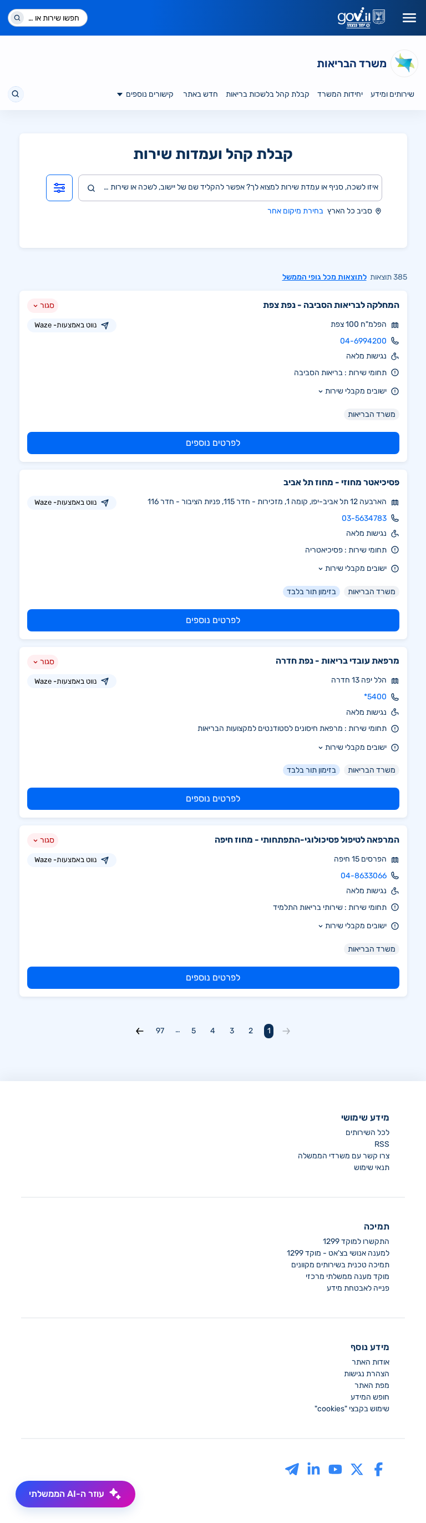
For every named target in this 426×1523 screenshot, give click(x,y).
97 (160, 1031)
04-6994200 (363, 341)
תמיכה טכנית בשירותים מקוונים (340, 1265)
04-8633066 (364, 875)
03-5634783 (364, 518)
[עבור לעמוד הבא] (140, 1031)
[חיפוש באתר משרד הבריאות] (16, 94)
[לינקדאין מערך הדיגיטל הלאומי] (314, 1469)
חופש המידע (370, 1397)
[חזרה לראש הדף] (396, 1493)
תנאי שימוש (371, 1167)
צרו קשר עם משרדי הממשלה (343, 1156)
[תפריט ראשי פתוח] (409, 18)
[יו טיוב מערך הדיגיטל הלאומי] (335, 1469)
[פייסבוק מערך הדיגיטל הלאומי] (379, 1469)
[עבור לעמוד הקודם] (286, 1031)
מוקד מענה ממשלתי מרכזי (347, 1276)
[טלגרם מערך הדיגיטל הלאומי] (292, 1469)
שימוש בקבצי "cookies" (352, 1408)
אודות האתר (370, 1362)
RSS (381, 1144)
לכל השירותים (367, 1132)
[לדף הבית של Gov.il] (361, 17)
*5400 (375, 696)
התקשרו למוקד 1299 (356, 1241)
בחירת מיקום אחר (295, 211)
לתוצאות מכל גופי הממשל (324, 277)
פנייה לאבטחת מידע (358, 1288)
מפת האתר (371, 1385)
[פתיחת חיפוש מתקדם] (59, 188)
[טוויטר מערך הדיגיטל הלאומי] (357, 1469)
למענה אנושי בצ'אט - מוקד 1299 (338, 1253)
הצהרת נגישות (366, 1373)
